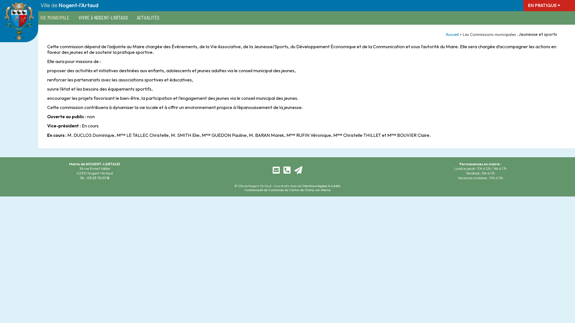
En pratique (542, 5)
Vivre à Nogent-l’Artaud (103, 17)
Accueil (452, 34)
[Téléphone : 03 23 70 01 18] (287, 172)
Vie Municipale (54, 17)
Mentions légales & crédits (322, 186)
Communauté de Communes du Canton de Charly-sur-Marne (287, 190)
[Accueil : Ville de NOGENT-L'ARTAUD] (19, 37)
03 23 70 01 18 (98, 178)
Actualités (148, 17)
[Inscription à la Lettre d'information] (298, 172)
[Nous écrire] (276, 172)
